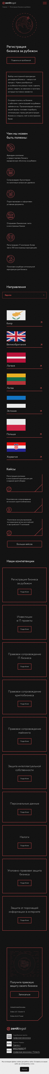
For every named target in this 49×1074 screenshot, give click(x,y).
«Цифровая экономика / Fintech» (26, 1052)
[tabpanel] (24, 385)
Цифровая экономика (22, 1038)
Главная (4, 7)
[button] (21, 60)
